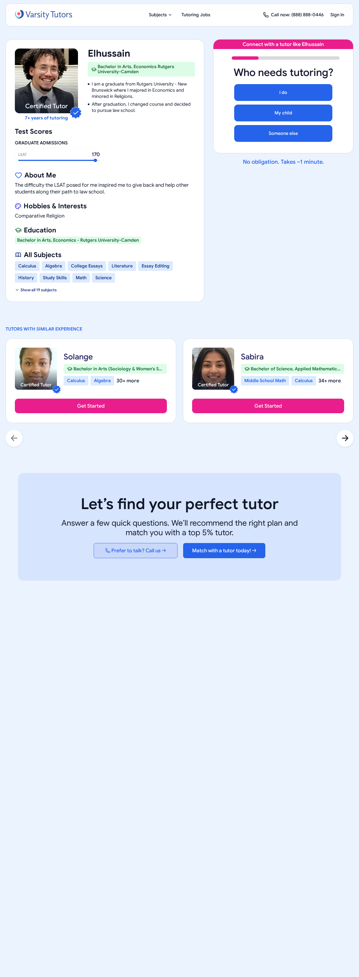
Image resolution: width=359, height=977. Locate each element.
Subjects (158, 15)
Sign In (337, 15)
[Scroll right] (345, 438)
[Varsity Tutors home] (43, 15)
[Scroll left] (14, 438)
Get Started (91, 406)
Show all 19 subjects (38, 289)
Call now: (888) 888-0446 (297, 15)
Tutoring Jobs (195, 15)
